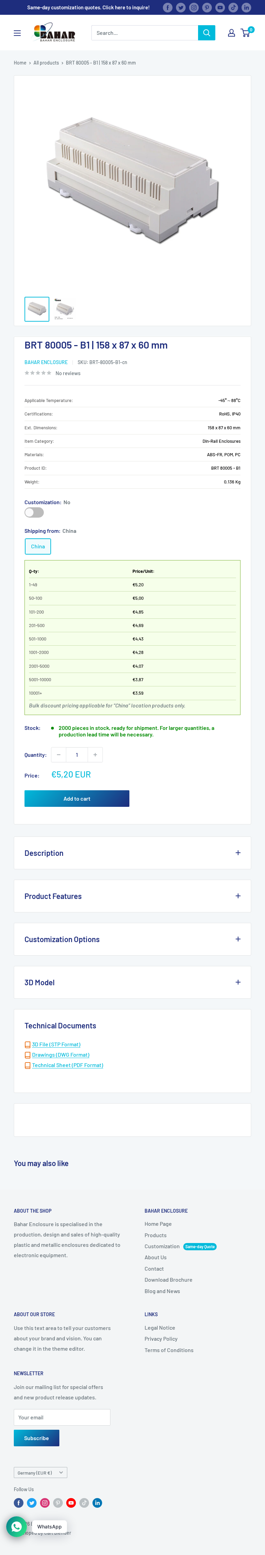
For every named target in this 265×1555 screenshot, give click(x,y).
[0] (245, 33)
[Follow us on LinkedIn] (246, 7)
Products (156, 1235)
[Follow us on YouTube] (220, 7)
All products (46, 63)
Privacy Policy (161, 1338)
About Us (156, 1257)
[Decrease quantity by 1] (58, 754)
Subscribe (36, 1438)
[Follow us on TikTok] (233, 7)
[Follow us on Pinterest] (207, 7)
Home (20, 63)
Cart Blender (57, 1533)
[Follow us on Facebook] (168, 7)
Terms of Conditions (169, 1350)
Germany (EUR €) (35, 1473)
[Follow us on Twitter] (181, 7)
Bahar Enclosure (46, 362)
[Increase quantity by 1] (95, 754)
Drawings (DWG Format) (60, 1054)
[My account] (231, 33)
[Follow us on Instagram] (194, 7)
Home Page (158, 1223)
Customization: (47, 502)
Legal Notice (160, 1327)
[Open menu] (17, 33)
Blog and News (162, 1291)
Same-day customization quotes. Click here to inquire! (88, 7)
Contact (154, 1268)
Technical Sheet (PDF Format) (67, 1065)
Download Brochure (169, 1279)
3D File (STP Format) (56, 1044)
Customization (34, 512)
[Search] (206, 32)
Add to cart (76, 798)
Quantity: (35, 754)
